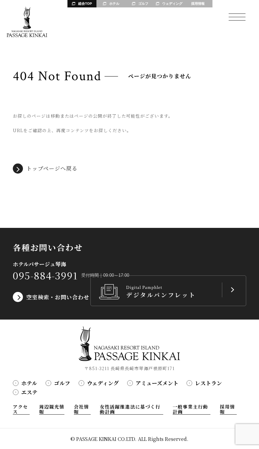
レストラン (208, 383)
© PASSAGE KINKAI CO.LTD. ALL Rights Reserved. (129, 438)
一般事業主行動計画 (190, 409)
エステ (29, 392)
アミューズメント (157, 383)
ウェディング (103, 383)
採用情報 (227, 409)
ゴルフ (62, 383)
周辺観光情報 (51, 409)
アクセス (20, 409)
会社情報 (81, 409)
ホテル (29, 383)
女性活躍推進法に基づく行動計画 (130, 409)
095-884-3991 (45, 275)
